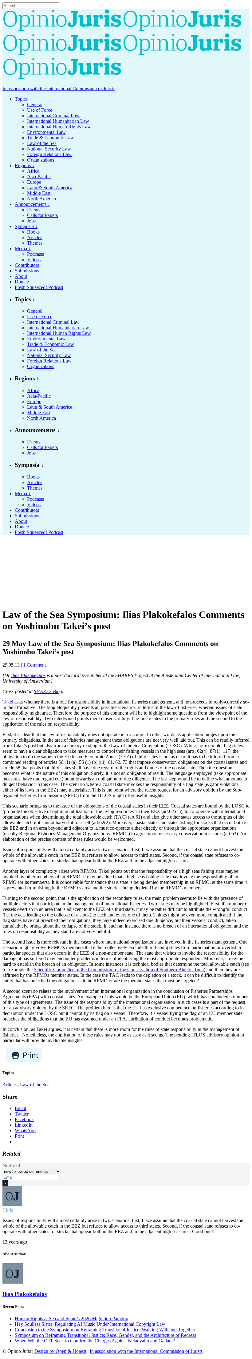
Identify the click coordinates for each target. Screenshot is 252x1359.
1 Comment (34, 664)
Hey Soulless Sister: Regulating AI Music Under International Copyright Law (90, 1324)
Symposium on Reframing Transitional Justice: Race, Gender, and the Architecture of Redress (105, 1335)
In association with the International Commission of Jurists (58, 88)
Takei (8, 701)
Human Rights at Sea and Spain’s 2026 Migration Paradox (71, 1318)
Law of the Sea (34, 1084)
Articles (10, 1084)
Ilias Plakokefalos (28, 675)
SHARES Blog (48, 691)
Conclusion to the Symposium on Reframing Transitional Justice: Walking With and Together (105, 1329)
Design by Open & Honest (60, 1351)
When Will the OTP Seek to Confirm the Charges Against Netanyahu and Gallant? (95, 1340)
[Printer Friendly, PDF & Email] (24, 1061)
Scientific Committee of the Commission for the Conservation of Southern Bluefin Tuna (119, 969)
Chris (7, 1210)
